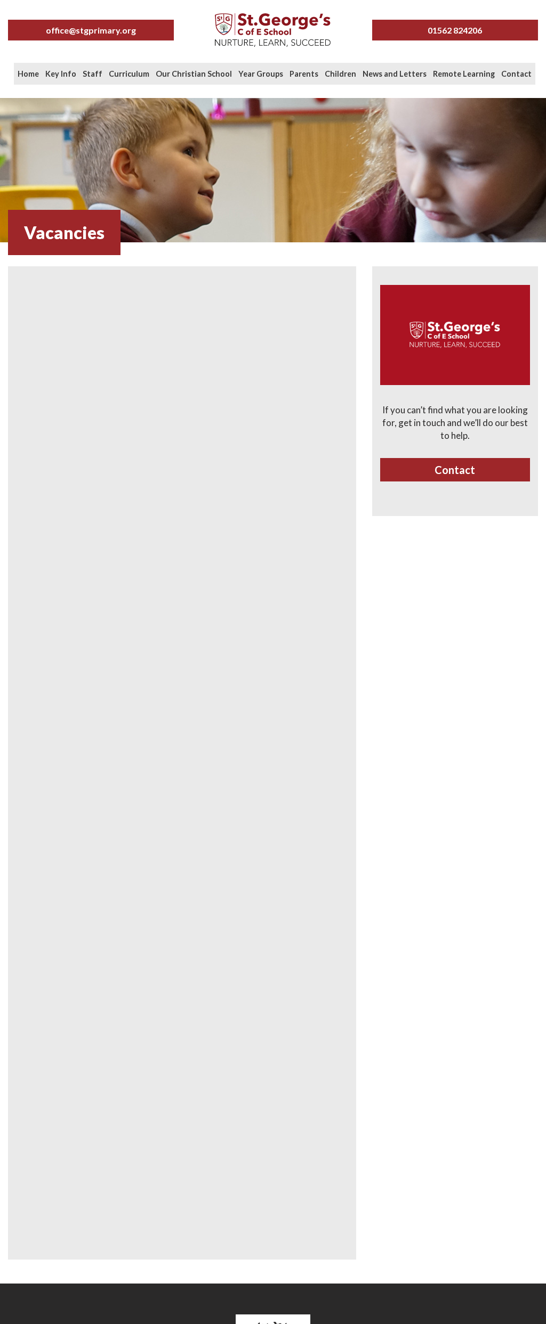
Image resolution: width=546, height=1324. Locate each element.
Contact (516, 73)
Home (28, 73)
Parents (304, 73)
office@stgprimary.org (91, 30)
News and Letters (395, 73)
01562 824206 (455, 30)
